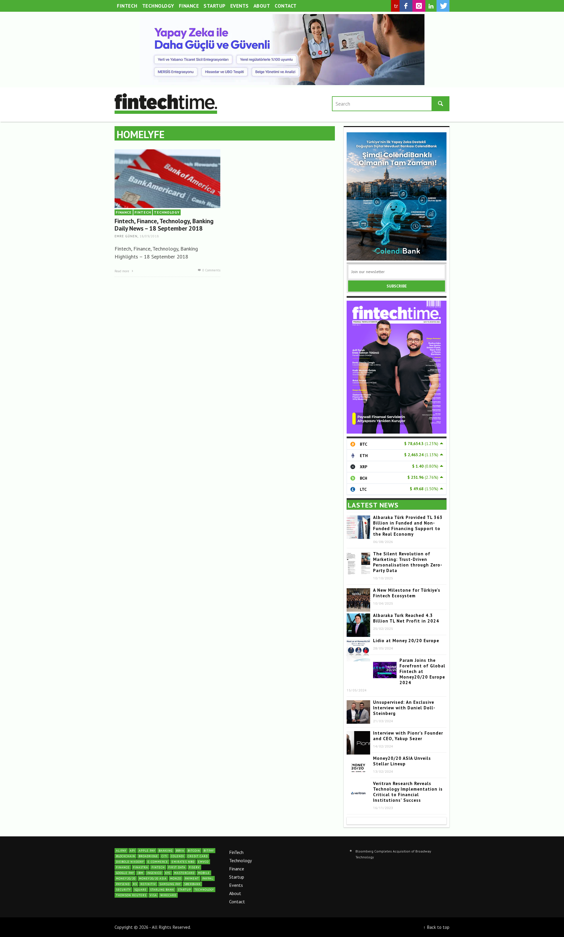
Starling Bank (162, 890)
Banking (165, 851)
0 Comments (211, 270)
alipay (121, 851)
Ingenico (154, 873)
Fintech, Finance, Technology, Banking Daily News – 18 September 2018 (164, 224)
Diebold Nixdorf (130, 862)
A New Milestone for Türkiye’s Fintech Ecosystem (406, 592)
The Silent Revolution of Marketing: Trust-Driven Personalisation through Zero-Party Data (407, 562)
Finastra (140, 867)
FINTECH (143, 212)
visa (153, 895)
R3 (135, 884)
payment (192, 878)
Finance (236, 869)
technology (204, 890)
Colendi (177, 856)
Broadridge (148, 856)
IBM (140, 873)
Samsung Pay (170, 884)
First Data (176, 867)
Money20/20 (125, 878)
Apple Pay (147, 851)
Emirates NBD (183, 862)
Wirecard (168, 895)
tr (396, 5)
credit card (198, 856)
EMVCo (203, 862)
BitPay (209, 851)
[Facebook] (406, 6)
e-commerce (157, 862)
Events (236, 885)
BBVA (180, 851)
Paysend (123, 884)
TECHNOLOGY (166, 212)
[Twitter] (443, 6)
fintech (158, 867)
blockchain (125, 856)
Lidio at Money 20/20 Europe (406, 640)
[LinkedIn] (431, 6)
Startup (236, 877)
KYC (168, 873)
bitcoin (194, 851)
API (132, 851)
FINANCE (124, 212)
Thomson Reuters (131, 895)
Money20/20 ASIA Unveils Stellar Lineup (402, 761)
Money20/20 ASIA (153, 878)
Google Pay (125, 873)
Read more (122, 271)
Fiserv (194, 867)
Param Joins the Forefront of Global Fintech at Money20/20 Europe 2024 (422, 671)
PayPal (207, 878)
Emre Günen (126, 236)
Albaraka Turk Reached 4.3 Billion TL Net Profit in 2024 (406, 618)
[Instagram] (418, 6)
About (235, 893)
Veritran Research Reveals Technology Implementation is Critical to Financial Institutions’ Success (408, 792)
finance (123, 867)
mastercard (184, 873)
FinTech (236, 852)
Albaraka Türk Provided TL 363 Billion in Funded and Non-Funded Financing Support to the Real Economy (408, 526)
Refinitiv (148, 884)
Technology (240, 860)
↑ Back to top (436, 927)
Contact (237, 901)
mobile (204, 873)
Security (123, 890)
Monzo (175, 878)
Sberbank (192, 884)
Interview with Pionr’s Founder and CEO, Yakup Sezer (408, 735)
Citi (164, 856)
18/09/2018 (149, 236)
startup (184, 890)
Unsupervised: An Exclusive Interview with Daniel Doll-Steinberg (404, 707)
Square (140, 890)
